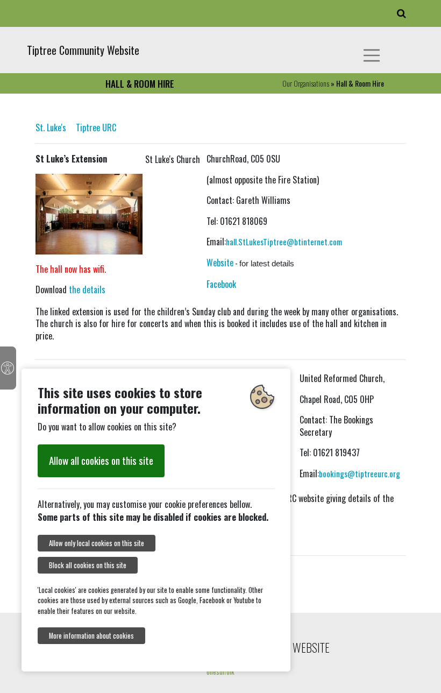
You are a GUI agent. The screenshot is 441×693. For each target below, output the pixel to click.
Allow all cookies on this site (101, 460)
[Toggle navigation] (371, 55)
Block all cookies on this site (87, 565)
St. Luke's (50, 127)
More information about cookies (91, 636)
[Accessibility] (8, 368)
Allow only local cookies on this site (96, 543)
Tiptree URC (96, 127)
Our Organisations (305, 83)
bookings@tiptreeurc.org (359, 473)
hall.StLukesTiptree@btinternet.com (284, 241)
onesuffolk (220, 671)
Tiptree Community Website (83, 50)
